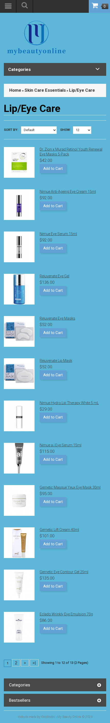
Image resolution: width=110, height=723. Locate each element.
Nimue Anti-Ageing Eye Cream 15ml (68, 192)
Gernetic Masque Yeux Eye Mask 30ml (70, 487)
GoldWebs (48, 717)
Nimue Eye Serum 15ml (58, 234)
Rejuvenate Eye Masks (57, 318)
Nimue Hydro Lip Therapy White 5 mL (69, 403)
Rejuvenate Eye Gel (54, 276)
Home (15, 90)
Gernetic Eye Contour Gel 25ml (64, 572)
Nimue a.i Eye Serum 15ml (60, 445)
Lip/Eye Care (82, 90)
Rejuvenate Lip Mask (56, 361)
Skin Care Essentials (45, 90)
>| (34, 662)
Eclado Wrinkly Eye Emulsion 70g (66, 614)
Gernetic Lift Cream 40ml (59, 530)
